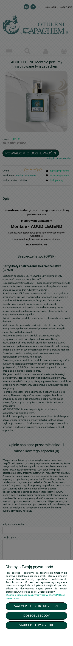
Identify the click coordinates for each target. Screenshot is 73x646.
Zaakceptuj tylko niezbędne (36, 606)
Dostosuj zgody (36, 615)
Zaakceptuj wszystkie (36, 625)
